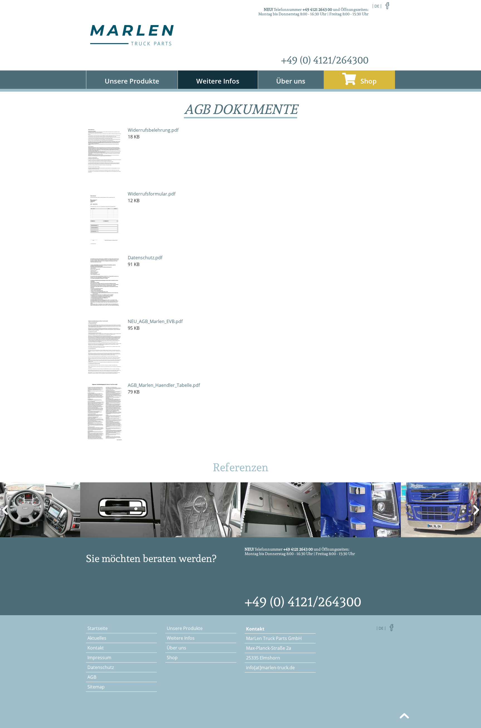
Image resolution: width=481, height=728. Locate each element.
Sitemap (96, 687)
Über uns (290, 80)
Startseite (97, 628)
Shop (368, 80)
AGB (91, 677)
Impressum (99, 657)
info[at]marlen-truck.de (270, 668)
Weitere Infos (217, 80)
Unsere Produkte (132, 80)
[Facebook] (387, 5)
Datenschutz (100, 667)
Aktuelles (96, 638)
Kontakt (95, 648)
